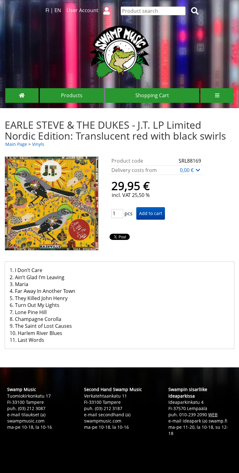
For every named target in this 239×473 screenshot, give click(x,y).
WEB (213, 415)
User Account (82, 10)
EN (57, 10)
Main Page (16, 144)
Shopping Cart (152, 95)
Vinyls (38, 144)
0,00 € (187, 170)
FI (47, 10)
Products (71, 95)
